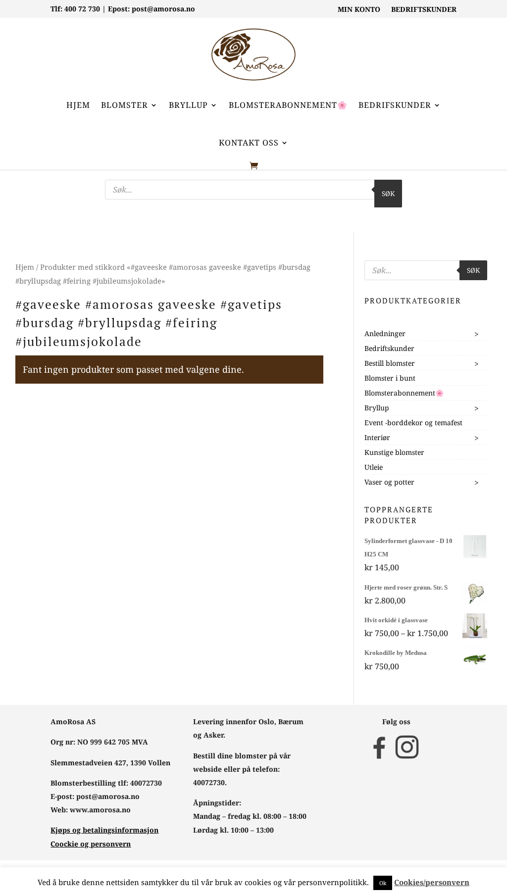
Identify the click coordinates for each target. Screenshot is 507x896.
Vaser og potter (389, 482)
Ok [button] (382, 883)
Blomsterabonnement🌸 (288, 105)
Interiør (377, 437)
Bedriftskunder (389, 348)
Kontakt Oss (249, 142)
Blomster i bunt (389, 378)
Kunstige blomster (394, 452)
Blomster (124, 105)
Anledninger (385, 333)
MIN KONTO (359, 10)
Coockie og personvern (91, 843)
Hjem (78, 105)
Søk (388, 193)
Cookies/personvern (431, 882)
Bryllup (188, 105)
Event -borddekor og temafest (413, 422)
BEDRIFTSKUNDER (423, 10)
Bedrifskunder (394, 105)
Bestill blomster (389, 363)
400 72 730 (82, 8)
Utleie (373, 467)
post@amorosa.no (163, 8)
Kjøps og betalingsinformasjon (104, 830)
